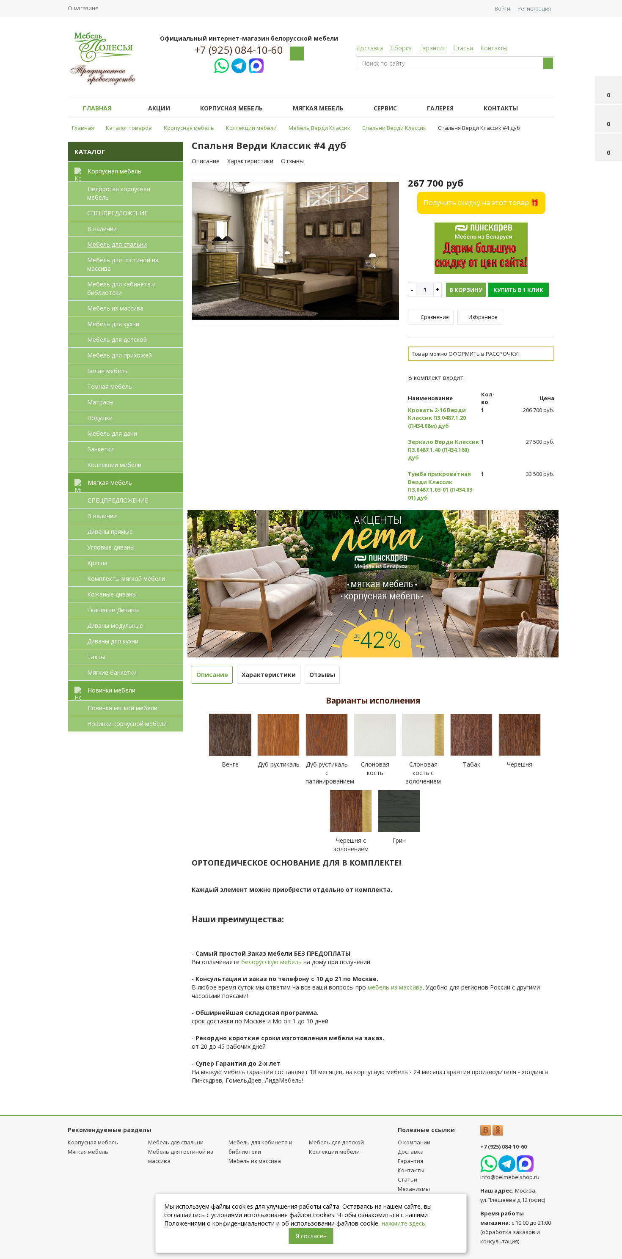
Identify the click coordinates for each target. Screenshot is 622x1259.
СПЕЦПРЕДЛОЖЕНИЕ (117, 213)
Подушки (100, 418)
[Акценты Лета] (373, 583)
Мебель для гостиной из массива (122, 264)
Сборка (401, 48)
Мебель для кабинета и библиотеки (121, 288)
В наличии (102, 229)
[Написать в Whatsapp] (221, 64)
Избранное (482, 317)
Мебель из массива (115, 308)
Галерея (440, 108)
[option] (295, 250)
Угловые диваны (111, 547)
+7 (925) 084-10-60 (239, 50)
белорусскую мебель (271, 962)
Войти (502, 8)
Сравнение (434, 317)
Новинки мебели (111, 690)
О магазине (83, 8)
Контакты (494, 48)
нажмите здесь (403, 1223)
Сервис (385, 108)
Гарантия (432, 48)
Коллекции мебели (114, 465)
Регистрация (534, 8)
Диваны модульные (115, 625)
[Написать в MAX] (256, 64)
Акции (159, 108)
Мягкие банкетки (112, 672)
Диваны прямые (110, 532)
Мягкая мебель (318, 108)
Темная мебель (109, 386)
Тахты (96, 657)
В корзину (465, 290)
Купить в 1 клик (518, 290)
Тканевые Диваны (113, 610)
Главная (97, 108)
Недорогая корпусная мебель (118, 193)
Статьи (463, 48)
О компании (414, 1142)
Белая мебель (107, 371)
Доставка (370, 48)
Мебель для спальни (117, 244)
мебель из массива (395, 987)
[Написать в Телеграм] (238, 64)
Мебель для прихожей (119, 355)
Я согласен (311, 1236)
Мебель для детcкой (117, 339)
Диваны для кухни (112, 641)
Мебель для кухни (113, 324)
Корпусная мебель (231, 108)
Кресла (97, 563)
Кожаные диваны (112, 594)
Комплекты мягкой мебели (126, 579)
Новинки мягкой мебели (122, 708)
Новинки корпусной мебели (127, 724)
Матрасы (100, 402)
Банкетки (100, 449)
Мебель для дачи (112, 433)
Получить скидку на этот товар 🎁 (481, 202)
